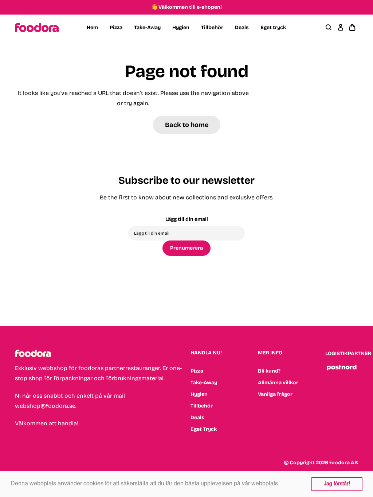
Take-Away (147, 27)
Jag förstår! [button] (337, 483)
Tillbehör (212, 27)
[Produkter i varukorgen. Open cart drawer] (352, 27)
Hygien (180, 27)
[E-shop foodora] (37, 27)
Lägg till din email (186, 219)
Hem (92, 27)
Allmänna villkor (278, 382)
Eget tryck (273, 27)
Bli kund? (269, 371)
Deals (242, 27)
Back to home (186, 125)
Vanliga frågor (275, 394)
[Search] (329, 27)
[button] (282, 484)
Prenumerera (186, 248)
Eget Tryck (204, 429)
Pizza (116, 27)
